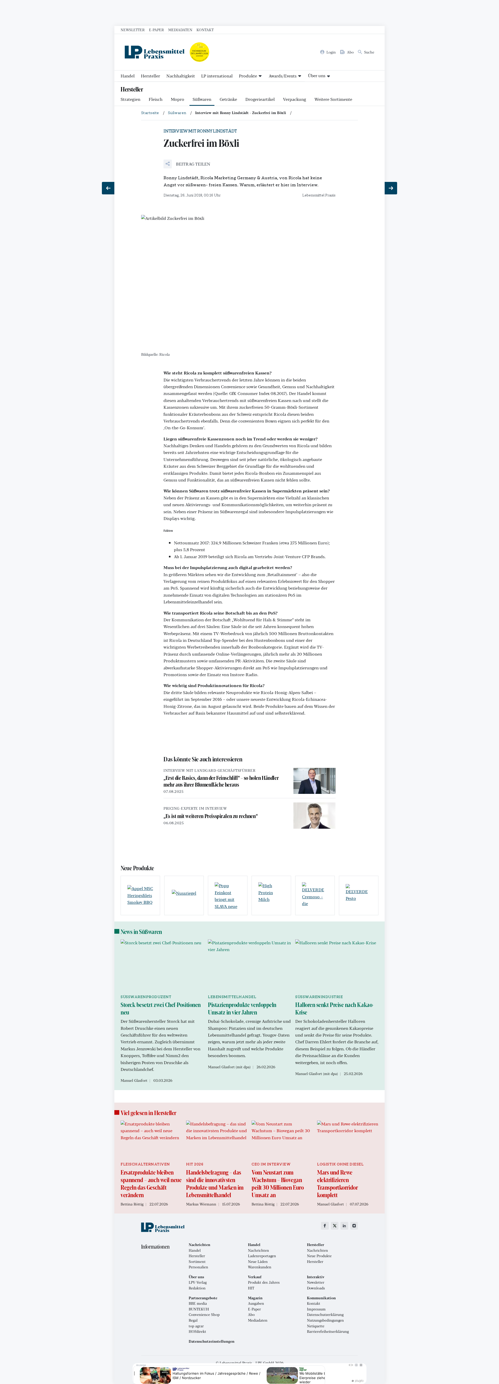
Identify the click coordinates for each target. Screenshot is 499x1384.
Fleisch (155, 99)
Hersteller (150, 76)
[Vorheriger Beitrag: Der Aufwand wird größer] (108, 188)
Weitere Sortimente (333, 99)
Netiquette (315, 1326)
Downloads (316, 1288)
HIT (251, 1288)
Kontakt (205, 29)
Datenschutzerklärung (325, 1314)
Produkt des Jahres (264, 1282)
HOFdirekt (197, 1331)
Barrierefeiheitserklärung (328, 1331)
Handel (128, 76)
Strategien (130, 99)
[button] (186, 163)
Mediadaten (180, 29)
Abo (251, 1314)
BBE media (198, 1303)
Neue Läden (258, 1261)
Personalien (198, 1267)
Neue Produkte (319, 1256)
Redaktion (197, 1288)
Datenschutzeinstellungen (211, 1341)
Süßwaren (202, 99)
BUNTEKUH (199, 1309)
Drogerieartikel (260, 99)
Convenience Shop (204, 1314)
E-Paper (156, 29)
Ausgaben (256, 1303)
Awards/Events (283, 76)
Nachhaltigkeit (180, 76)
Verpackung (294, 99)
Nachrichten (258, 1250)
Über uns (316, 75)
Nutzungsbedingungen (325, 1320)
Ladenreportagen (262, 1256)
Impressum (316, 1309)
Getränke (228, 99)
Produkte (248, 76)
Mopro (177, 99)
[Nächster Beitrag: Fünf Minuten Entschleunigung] (391, 188)
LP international (217, 76)
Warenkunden (259, 1267)
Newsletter (133, 29)
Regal (193, 1320)
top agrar (196, 1326)
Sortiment (197, 1261)
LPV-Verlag (198, 1282)
